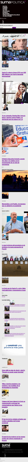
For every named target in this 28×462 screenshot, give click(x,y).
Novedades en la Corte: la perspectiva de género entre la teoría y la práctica (15, 305)
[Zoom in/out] (4, 460)
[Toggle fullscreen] (3, 460)
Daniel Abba (4, 254)
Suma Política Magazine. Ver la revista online (13, 449)
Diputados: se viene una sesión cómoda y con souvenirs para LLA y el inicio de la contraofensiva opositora (15, 327)
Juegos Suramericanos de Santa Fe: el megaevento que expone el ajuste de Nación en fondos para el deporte (15, 334)
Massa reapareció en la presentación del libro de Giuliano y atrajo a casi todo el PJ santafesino (15, 312)
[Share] (1, 460)
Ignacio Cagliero (5, 124)
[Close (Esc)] (0, 460)
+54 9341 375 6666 (7, 16)
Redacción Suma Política (7, 81)
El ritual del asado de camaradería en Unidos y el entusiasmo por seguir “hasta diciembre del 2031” (15, 319)
